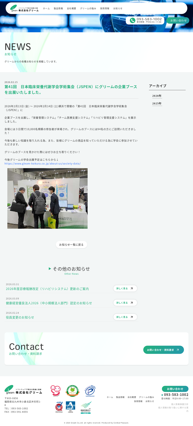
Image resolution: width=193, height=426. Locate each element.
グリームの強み (88, 8)
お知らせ (117, 8)
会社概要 (71, 8)
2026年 (157, 95)
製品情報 (58, 8)
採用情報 (104, 8)
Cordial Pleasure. (121, 423)
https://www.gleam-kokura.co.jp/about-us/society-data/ (43, 163)
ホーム (46, 8)
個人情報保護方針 (179, 404)
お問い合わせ (178, 20)
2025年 (157, 103)
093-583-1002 (176, 394)
